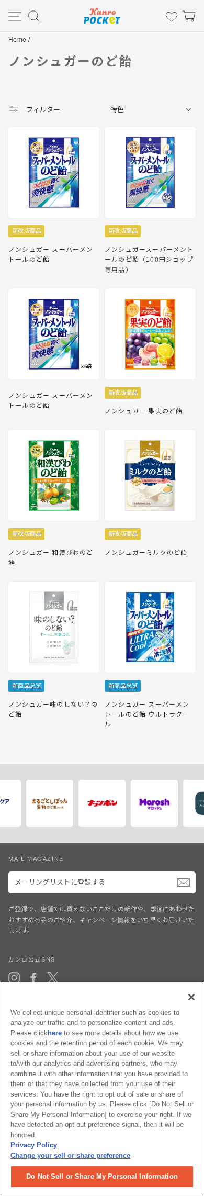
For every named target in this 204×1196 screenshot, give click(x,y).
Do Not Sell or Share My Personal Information (102, 1176)
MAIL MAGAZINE (36, 859)
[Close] (191, 997)
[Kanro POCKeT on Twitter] (53, 977)
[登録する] (183, 882)
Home (17, 39)
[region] (102, 1089)
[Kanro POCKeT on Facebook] (33, 977)
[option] (57, 803)
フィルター (42, 110)
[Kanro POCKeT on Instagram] (14, 977)
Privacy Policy (33, 1145)
